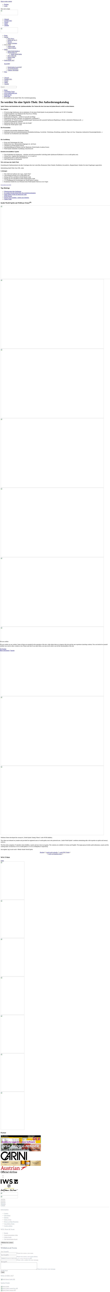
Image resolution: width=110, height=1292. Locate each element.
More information (5, 650)
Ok (1, 649)
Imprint (12, 650)
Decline (4, 649)
